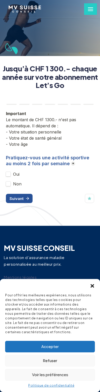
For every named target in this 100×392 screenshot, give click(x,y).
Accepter (50, 346)
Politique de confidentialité (51, 385)
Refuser (50, 360)
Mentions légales (20, 277)
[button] (92, 285)
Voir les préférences (50, 374)
